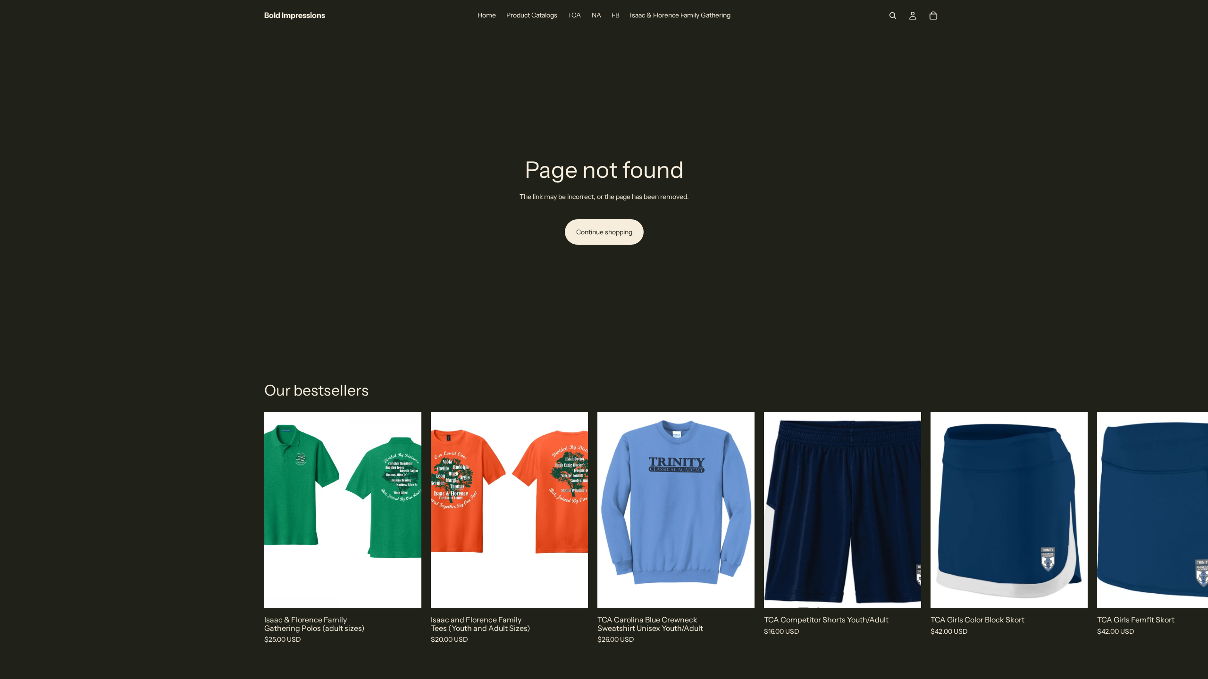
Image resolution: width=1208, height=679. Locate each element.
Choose (414, 593)
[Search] (892, 15)
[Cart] (933, 15)
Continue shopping (604, 232)
